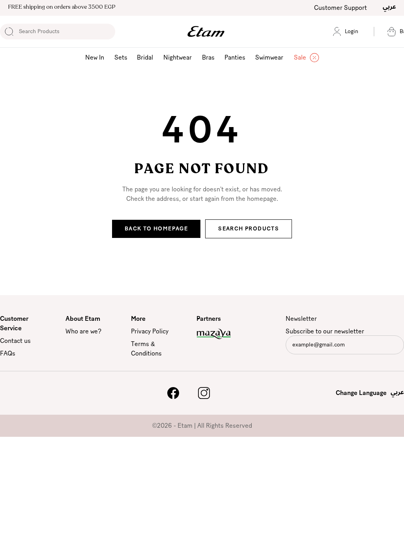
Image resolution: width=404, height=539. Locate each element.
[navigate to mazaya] (221, 333)
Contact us (15, 341)
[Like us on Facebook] (173, 393)
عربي (389, 6)
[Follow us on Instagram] (204, 393)
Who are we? (83, 331)
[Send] (397, 346)
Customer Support (340, 8)
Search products (248, 229)
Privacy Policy (149, 331)
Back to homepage (156, 229)
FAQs (7, 353)
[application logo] (206, 31)
